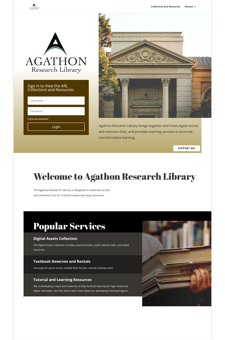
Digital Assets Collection (55, 238)
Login (56, 126)
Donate (189, 6)
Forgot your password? (38, 118)
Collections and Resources (165, 6)
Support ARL (187, 148)
